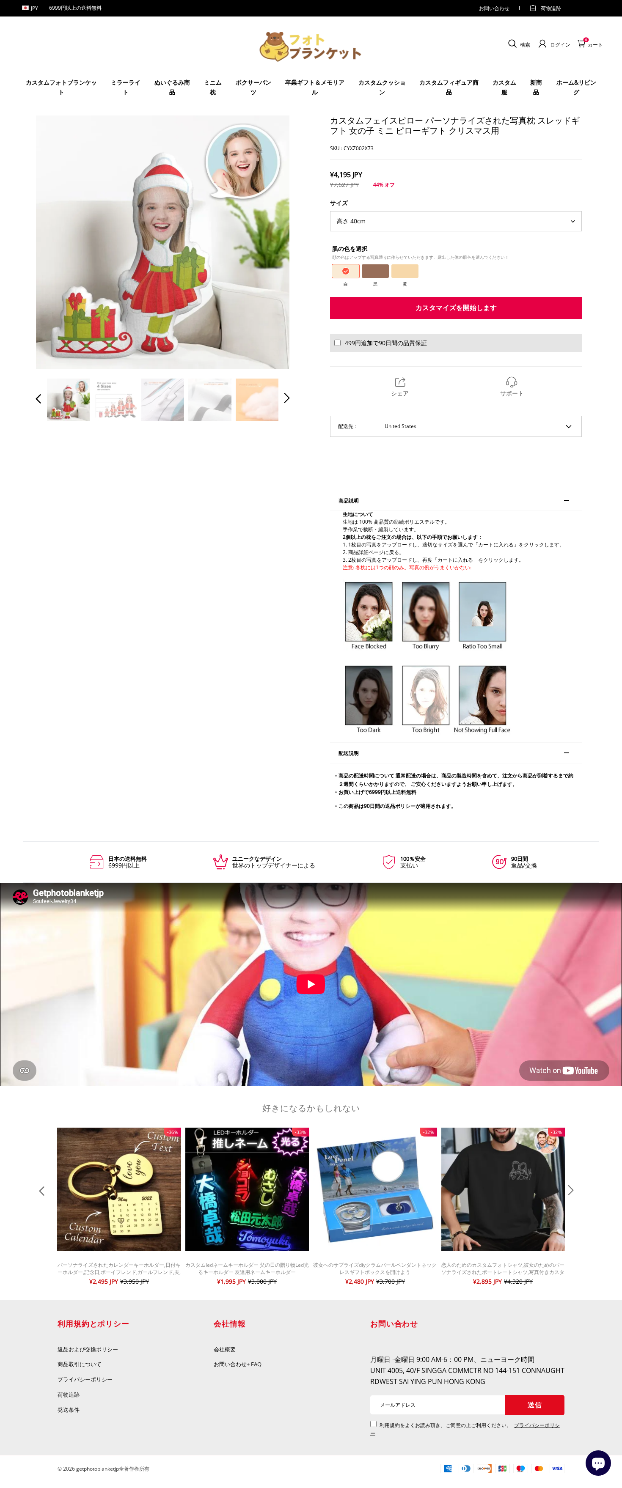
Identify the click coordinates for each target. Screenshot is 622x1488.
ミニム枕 (213, 87)
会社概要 (225, 1349)
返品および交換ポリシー (88, 1349)
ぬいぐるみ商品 (172, 87)
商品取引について (80, 1364)
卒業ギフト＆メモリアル (314, 87)
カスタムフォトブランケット (61, 87)
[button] (55, 242)
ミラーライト (125, 87)
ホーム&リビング (576, 87)
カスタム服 (504, 87)
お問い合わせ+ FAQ (237, 1364)
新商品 (536, 87)
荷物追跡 (551, 8)
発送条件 (69, 1410)
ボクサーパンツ (253, 87)
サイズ (339, 203)
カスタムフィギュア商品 (449, 87)
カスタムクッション (382, 87)
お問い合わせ (494, 8)
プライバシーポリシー (85, 1379)
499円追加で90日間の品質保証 (386, 343)
